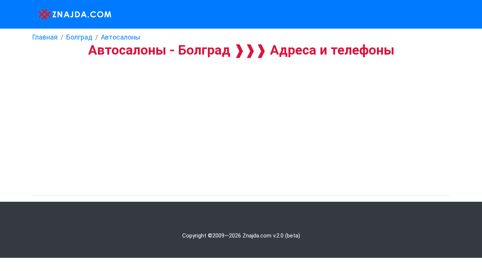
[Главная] (72, 14)
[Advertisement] (226, 114)
